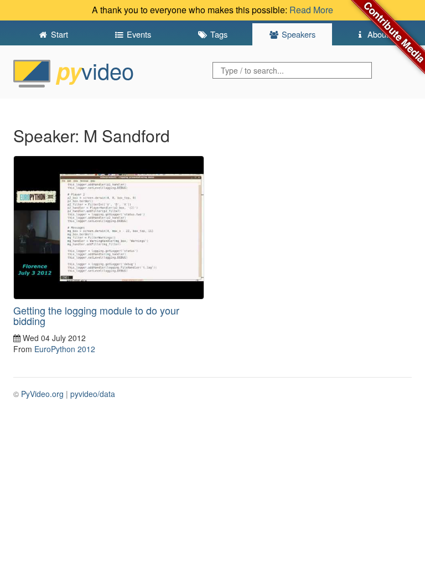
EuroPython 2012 (64, 348)
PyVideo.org (42, 393)
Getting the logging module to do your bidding (96, 315)
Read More (311, 9)
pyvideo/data (92, 393)
